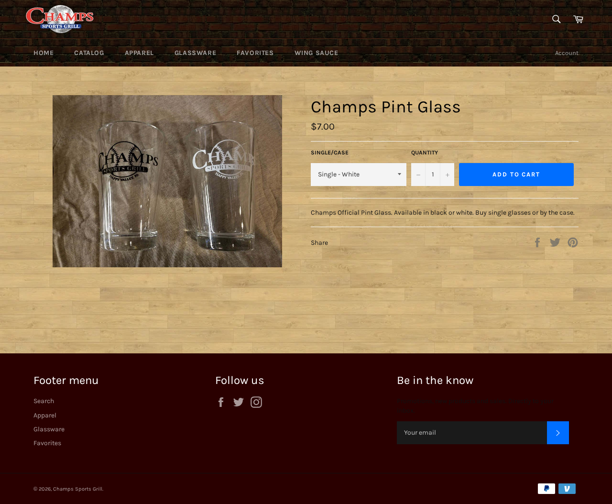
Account (567, 52)
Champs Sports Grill (77, 489)
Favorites (255, 53)
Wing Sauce (317, 53)
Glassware (195, 53)
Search (43, 401)
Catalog (89, 53)
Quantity (424, 152)
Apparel (139, 53)
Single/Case (330, 152)
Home (43, 53)
